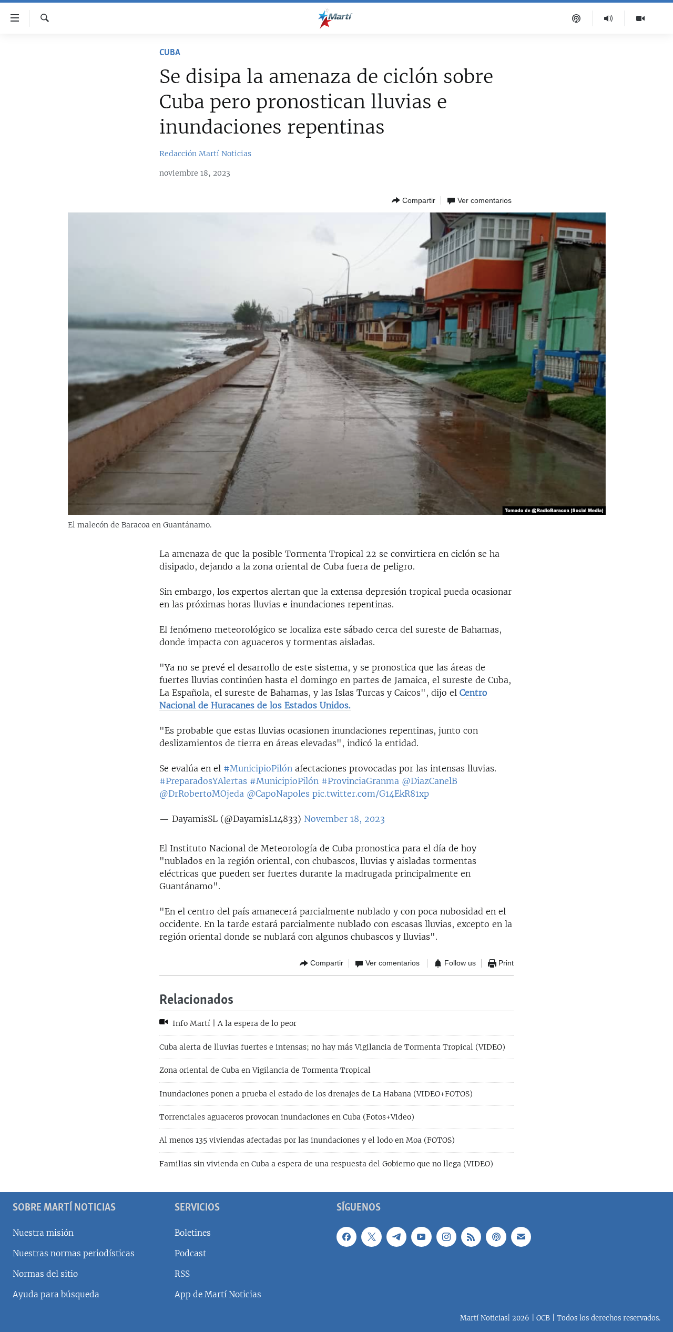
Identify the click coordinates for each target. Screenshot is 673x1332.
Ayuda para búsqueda (56, 1294)
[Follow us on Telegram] (396, 1237)
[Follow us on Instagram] (446, 1237)
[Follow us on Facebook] (346, 1237)
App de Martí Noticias (218, 1294)
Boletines (193, 1233)
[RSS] (471, 1237)
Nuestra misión (43, 1233)
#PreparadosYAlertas (203, 781)
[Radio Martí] (609, 18)
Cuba (169, 53)
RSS (182, 1274)
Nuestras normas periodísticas (74, 1253)
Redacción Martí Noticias (205, 153)
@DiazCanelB (429, 781)
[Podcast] (576, 18)
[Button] (413, 200)
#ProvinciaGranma (360, 781)
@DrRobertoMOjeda (201, 793)
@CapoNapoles (278, 793)
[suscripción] (521, 1237)
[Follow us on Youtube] (421, 1237)
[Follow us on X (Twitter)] (371, 1237)
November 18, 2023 (344, 819)
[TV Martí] (640, 18)
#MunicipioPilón (257, 768)
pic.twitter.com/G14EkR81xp (370, 793)
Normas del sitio (45, 1274)
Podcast (190, 1253)
